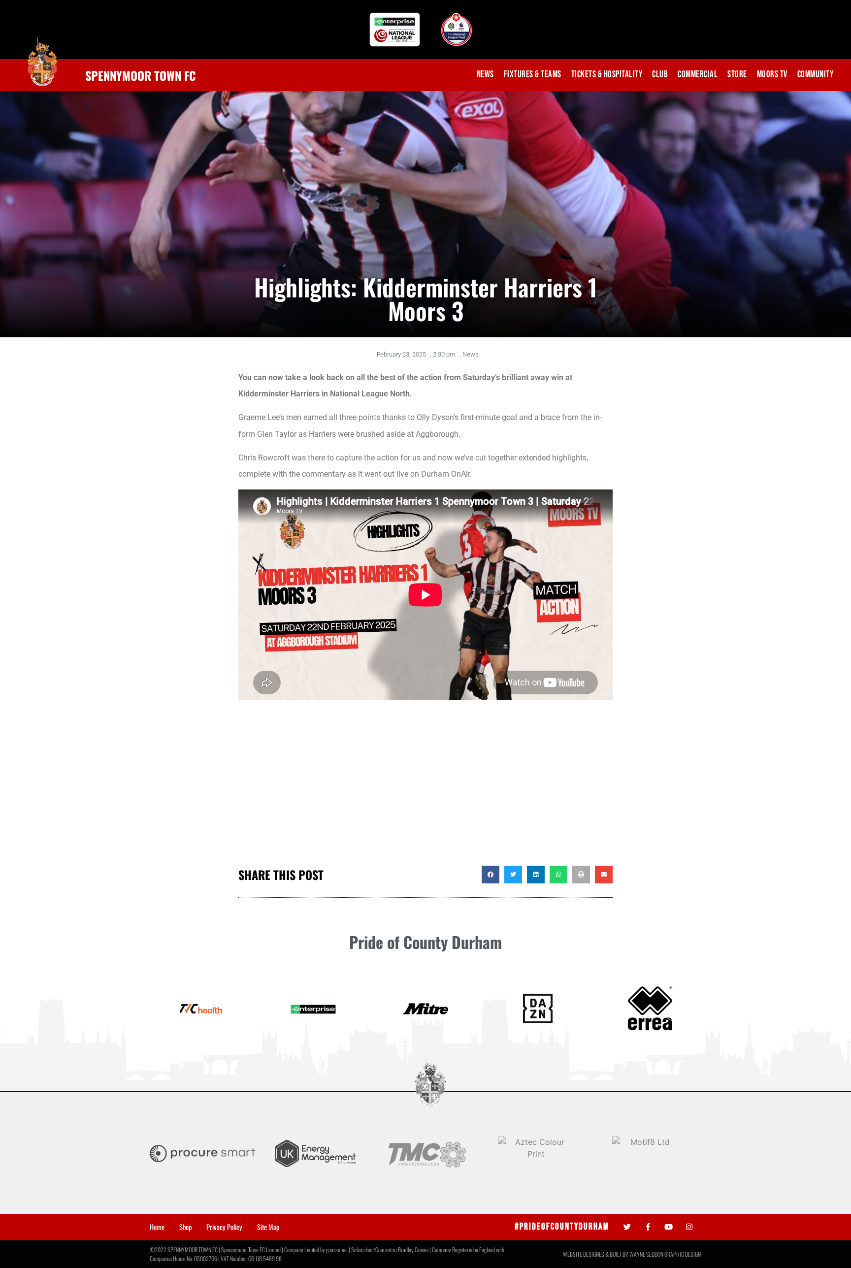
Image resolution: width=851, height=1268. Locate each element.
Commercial (698, 74)
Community (815, 74)
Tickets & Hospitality (607, 74)
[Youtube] (668, 1227)
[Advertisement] (425, 787)
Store (737, 74)
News (485, 74)
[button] (490, 874)
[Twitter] (627, 1227)
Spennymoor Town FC (140, 75)
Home (157, 1227)
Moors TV (772, 74)
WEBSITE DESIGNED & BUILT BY (596, 1254)
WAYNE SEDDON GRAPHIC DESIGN (665, 1254)
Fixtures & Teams (532, 74)
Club (660, 74)
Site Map (268, 1227)
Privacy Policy (224, 1227)
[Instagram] (689, 1227)
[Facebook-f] (648, 1227)
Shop (185, 1227)
